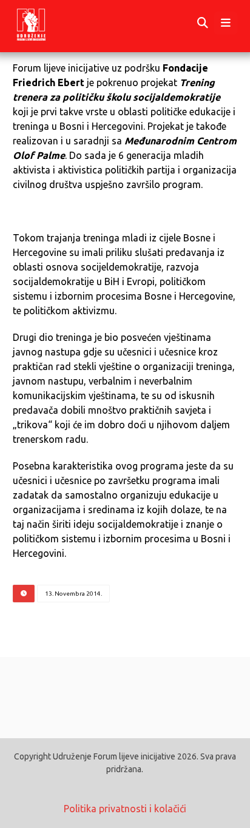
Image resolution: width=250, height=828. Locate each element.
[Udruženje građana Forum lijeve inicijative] (42, 23)
